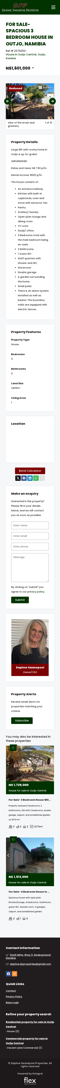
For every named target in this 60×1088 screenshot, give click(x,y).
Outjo (41, 54)
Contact (11, 990)
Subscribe (22, 720)
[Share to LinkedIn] (30, 478)
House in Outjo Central (21, 54)
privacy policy (35, 591)
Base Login (12, 1002)
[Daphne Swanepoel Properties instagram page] (14, 973)
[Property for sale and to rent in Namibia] (20, 7)
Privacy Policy (14, 996)
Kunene (11, 58)
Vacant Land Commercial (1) (24, 1047)
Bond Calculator (30, 471)
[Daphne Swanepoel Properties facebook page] (8, 973)
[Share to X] (18, 478)
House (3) (13, 1031)
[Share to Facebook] (24, 478)
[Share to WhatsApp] (36, 478)
